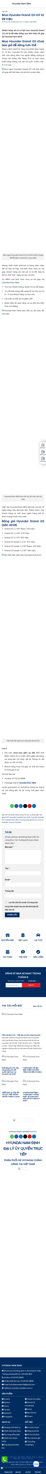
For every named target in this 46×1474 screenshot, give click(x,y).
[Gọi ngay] (4, 1459)
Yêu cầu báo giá (33, 1438)
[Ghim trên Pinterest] (30, 806)
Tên (7, 868)
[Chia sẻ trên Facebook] (16, 806)
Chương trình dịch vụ (12, 1427)
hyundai (34, 817)
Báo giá (28, 1457)
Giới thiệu (13, 1457)
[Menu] (42, 4)
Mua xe (41, 1457)
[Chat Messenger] (4, 1468)
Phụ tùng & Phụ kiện (12, 1435)
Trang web (9, 891)
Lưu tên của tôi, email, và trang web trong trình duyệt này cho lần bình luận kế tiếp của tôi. (21, 906)
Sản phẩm (21, 1457)
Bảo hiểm (17, 1458)
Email (8, 880)
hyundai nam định (12, 820)
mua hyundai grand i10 (28, 820)
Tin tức (5, 12)
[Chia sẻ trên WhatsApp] (12, 806)
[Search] (38, 3)
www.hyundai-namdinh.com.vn (23, 1131)
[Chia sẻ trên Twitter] (21, 806)
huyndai (13, 817)
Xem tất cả (37, 1006)
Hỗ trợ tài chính (33, 1435)
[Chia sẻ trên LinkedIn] (34, 806)
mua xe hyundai (15, 822)
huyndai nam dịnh (23, 817)
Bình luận (9, 847)
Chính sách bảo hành (12, 1431)
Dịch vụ (34, 1457)
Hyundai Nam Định (21, 3)
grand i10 (5, 817)
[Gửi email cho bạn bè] (25, 806)
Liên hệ (30, 1458)
